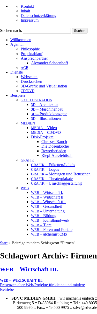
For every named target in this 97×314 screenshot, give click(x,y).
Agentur (17, 44)
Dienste (16, 72)
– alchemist (49, 234)
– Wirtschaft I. (47, 192)
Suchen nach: (11, 30)
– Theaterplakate (52, 178)
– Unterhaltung (48, 211)
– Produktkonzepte (49, 114)
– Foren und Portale (51, 229)
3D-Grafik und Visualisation (44, 86)
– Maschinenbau (47, 109)
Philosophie (30, 49)
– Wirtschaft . (47, 197)
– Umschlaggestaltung (56, 183)
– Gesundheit (46, 206)
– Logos (45, 169)
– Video (44, 127)
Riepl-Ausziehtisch (56, 155)
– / (46, 132)
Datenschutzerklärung (38, 15)
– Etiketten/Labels (53, 165)
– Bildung (43, 215)
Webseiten (29, 77)
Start (4, 243)
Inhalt (25, 11)
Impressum (30, 20)
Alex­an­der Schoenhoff (49, 63)
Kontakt (27, 6)
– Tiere (41, 225)
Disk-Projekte (42, 137)
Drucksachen (31, 81)
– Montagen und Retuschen (61, 174)
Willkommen (20, 40)
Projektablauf (31, 53)
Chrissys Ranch (54, 141)
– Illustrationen (46, 118)
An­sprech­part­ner (34, 58)
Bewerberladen (53, 151)
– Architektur (44, 104)
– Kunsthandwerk (50, 220)
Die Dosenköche (55, 146)
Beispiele (17, 95)
